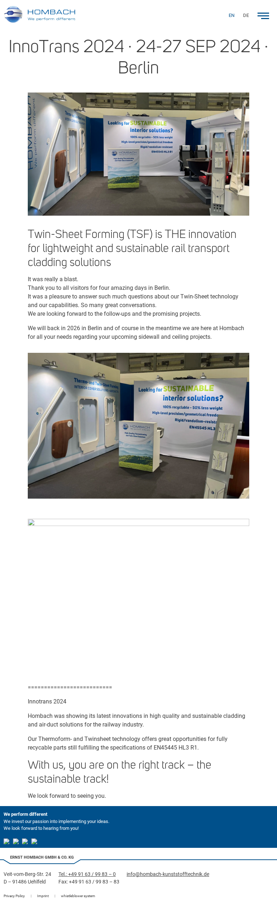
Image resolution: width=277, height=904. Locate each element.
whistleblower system (78, 896)
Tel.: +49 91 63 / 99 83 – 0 (87, 874)
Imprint (43, 896)
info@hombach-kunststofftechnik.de (168, 874)
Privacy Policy (14, 896)
